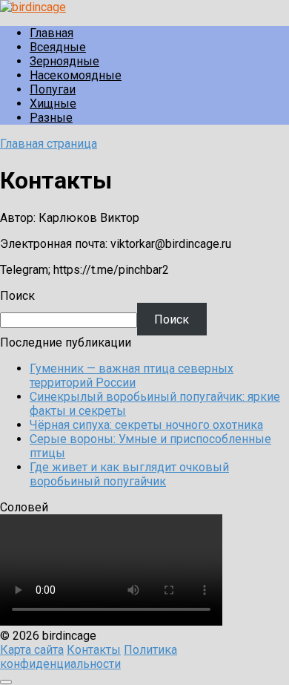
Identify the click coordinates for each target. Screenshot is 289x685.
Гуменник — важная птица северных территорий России (131, 375)
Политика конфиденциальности (88, 657)
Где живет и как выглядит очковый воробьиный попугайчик (129, 474)
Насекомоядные (76, 75)
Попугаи (53, 89)
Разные (51, 118)
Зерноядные (64, 61)
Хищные (53, 103)
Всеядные (58, 47)
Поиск (17, 296)
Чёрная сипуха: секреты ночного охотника (146, 425)
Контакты (94, 650)
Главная (51, 33)
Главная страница (48, 144)
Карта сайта (32, 650)
